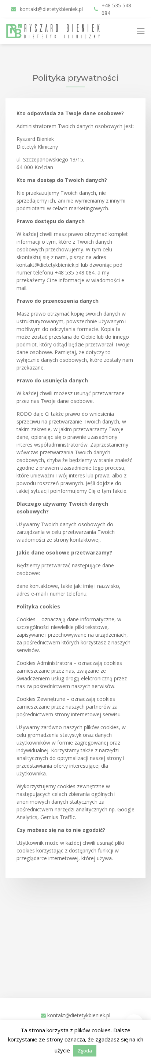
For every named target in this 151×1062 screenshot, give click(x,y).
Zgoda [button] (85, 1050)
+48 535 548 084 (116, 9)
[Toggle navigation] (143, 31)
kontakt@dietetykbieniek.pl (51, 9)
